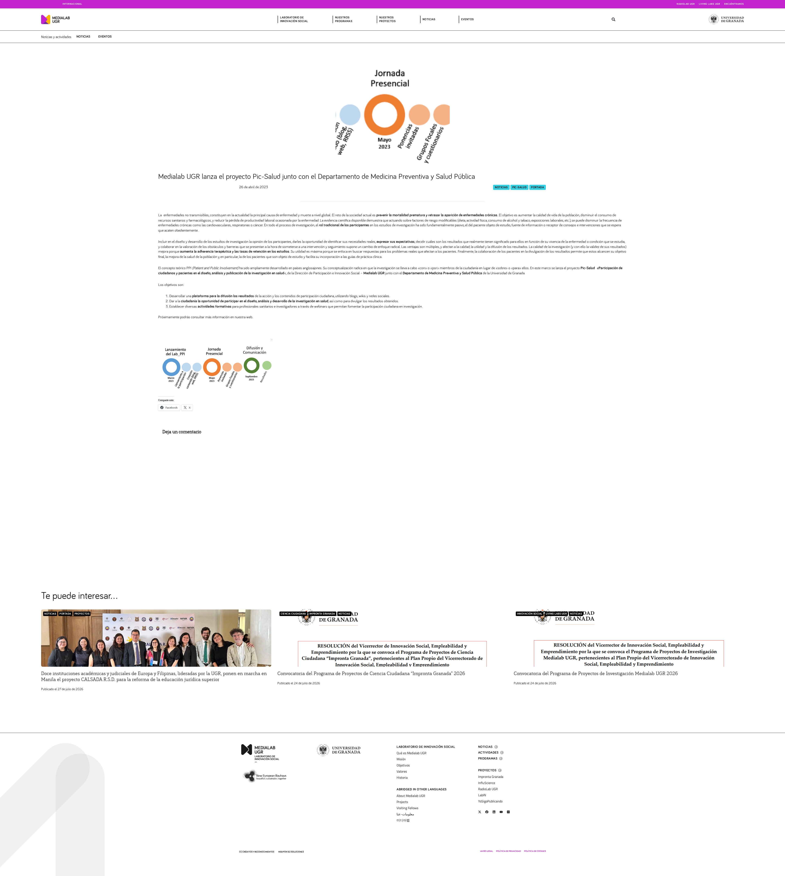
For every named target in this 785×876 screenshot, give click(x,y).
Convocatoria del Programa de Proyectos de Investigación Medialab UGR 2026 (596, 673)
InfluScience (486, 783)
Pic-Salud (519, 187)
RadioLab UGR (488, 789)
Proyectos (82, 614)
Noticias (83, 36)
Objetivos (403, 765)
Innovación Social (529, 614)
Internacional (72, 4)
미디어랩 (403, 820)
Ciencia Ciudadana (293, 614)
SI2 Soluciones (295, 852)
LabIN (482, 795)
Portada (537, 187)
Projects (402, 802)
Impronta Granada (322, 614)
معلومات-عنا (405, 814)
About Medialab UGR (411, 796)
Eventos (105, 36)
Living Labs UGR (709, 4)
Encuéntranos (734, 4)
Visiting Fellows (407, 808)
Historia (402, 777)
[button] (613, 19)
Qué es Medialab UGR (411, 753)
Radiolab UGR (686, 4)
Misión (401, 759)
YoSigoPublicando (490, 801)
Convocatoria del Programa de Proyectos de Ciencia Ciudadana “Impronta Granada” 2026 (371, 673)
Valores (402, 771)
